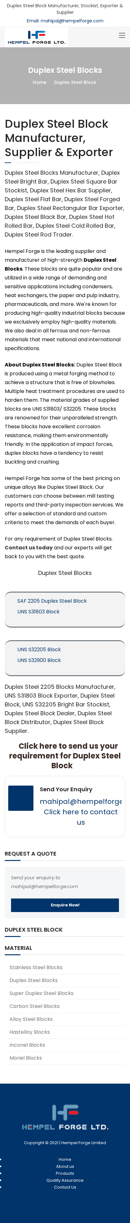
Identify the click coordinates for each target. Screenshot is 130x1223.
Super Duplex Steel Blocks (41, 993)
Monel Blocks (25, 1058)
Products (65, 1173)
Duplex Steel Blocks (33, 980)
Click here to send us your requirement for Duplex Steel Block (65, 756)
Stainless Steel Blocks (35, 967)
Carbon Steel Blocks (34, 1006)
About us (65, 1166)
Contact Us (65, 1187)
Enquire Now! (65, 905)
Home (39, 82)
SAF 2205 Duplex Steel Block (52, 601)
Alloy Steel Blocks (31, 1019)
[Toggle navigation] (122, 35)
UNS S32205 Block (39, 649)
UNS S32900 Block (39, 660)
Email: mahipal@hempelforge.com (65, 21)
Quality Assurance (65, 1180)
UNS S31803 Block (38, 611)
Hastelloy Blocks (29, 1032)
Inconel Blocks (27, 1045)
